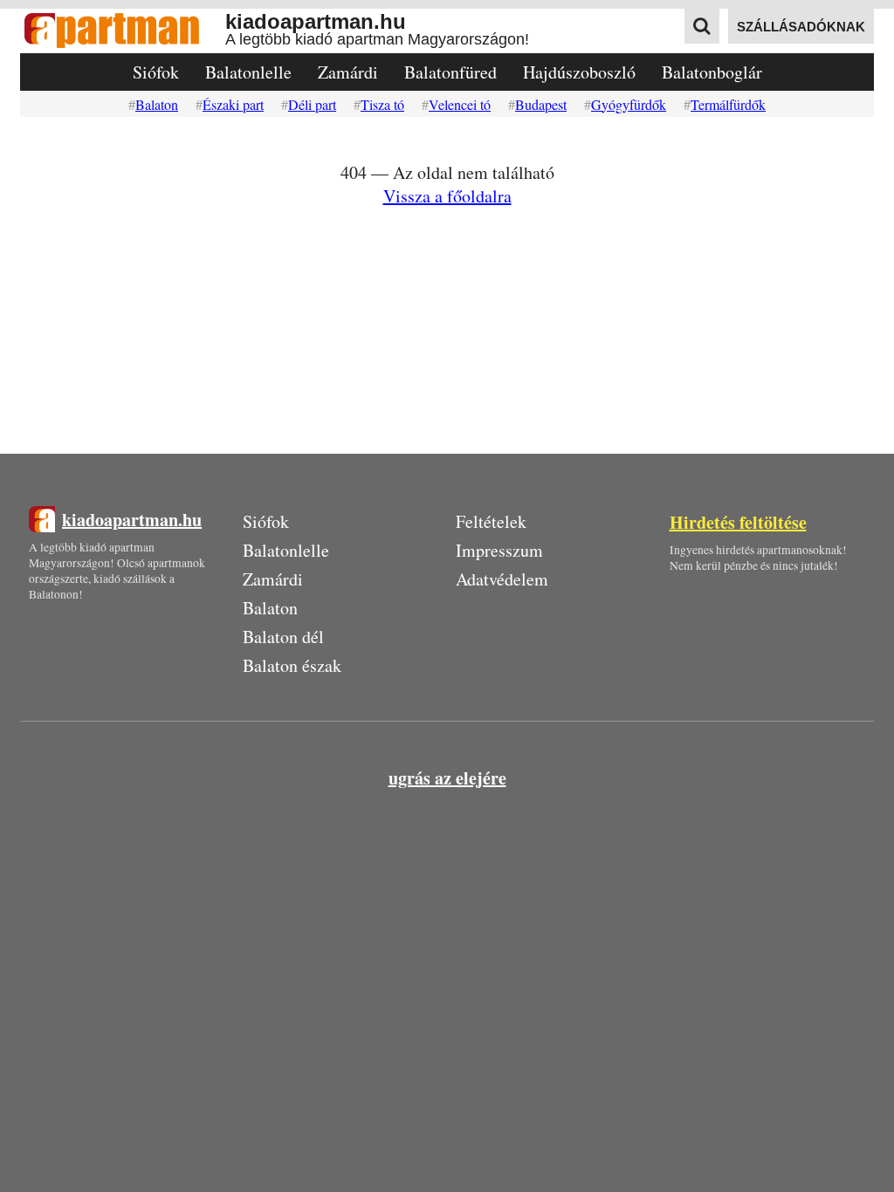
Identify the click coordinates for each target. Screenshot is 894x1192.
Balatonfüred (450, 72)
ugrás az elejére (447, 778)
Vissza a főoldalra (447, 196)
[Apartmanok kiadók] (122, 31)
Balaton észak (292, 665)
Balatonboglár (712, 72)
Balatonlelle (248, 72)
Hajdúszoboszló (579, 72)
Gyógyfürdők (628, 104)
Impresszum (499, 550)
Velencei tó (460, 104)
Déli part (312, 104)
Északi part (233, 104)
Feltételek (491, 521)
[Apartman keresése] (701, 26)
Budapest (541, 104)
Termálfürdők (728, 104)
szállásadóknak (801, 26)
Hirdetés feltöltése (738, 522)
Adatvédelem (502, 579)
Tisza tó (382, 104)
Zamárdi (348, 72)
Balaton (156, 104)
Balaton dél (283, 636)
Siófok (156, 72)
